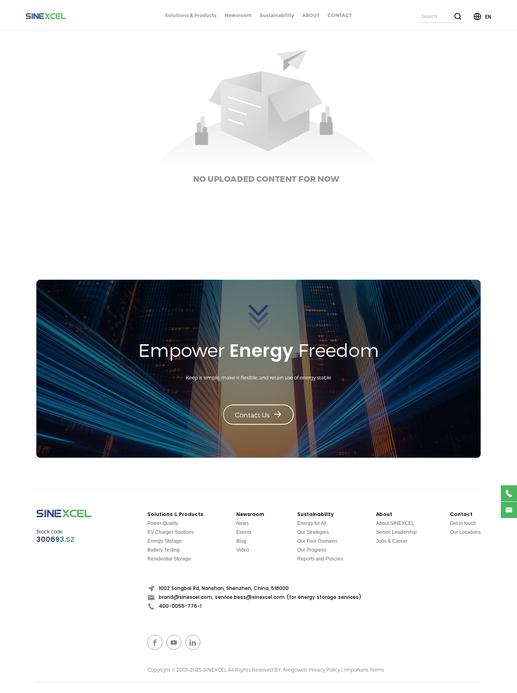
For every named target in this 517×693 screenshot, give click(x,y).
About (384, 514)
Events (243, 532)
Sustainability (277, 15)
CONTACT (340, 15)
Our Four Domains (317, 541)
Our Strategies (313, 532)
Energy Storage (164, 541)
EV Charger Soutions (170, 532)
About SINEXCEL (395, 523)
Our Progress (311, 550)
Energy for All (311, 523)
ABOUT (310, 15)
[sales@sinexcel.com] (509, 510)
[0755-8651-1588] (509, 493)
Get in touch (463, 523)
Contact (461, 514)
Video (242, 550)
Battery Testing (163, 550)
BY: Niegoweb (290, 669)
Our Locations (465, 532)
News (242, 523)
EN (488, 16)
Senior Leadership (396, 532)
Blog (241, 541)
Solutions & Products (190, 15)
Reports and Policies (320, 559)
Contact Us (252, 415)
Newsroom (238, 15)
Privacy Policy (324, 669)
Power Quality (162, 523)
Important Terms (364, 669)
